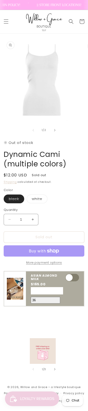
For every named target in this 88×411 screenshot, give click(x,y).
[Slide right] (54, 130)
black (16, 199)
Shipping (10, 182)
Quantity (11, 209)
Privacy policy (73, 393)
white (39, 199)
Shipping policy (61, 401)
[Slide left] (33, 130)
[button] (6, 21)
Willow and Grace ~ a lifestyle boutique (50, 387)
